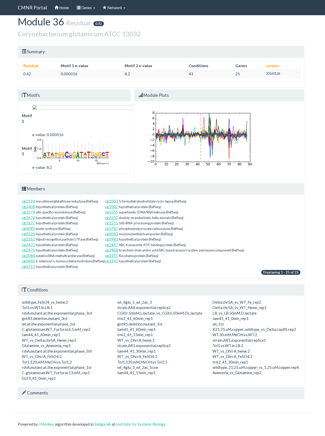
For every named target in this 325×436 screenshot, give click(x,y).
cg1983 (111, 239)
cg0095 (28, 228)
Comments (37, 392)
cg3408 (28, 206)
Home (63, 7)
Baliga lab (102, 424)
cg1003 (111, 201)
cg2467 (111, 244)
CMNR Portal (32, 7)
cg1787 (111, 228)
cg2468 (111, 250)
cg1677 (28, 223)
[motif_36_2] (83, 151)
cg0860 (28, 261)
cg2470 (28, 250)
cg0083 (111, 233)
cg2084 (28, 255)
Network (115, 7)
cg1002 (111, 206)
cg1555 (111, 212)
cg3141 (111, 255)
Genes (86, 7)
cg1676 (28, 217)
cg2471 (28, 244)
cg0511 (28, 266)
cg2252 (111, 217)
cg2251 (111, 223)
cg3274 (28, 212)
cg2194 (28, 201)
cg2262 (28, 239)
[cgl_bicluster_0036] (83, 118)
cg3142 (111, 261)
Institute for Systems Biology (141, 424)
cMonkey (46, 424)
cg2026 (28, 233)
